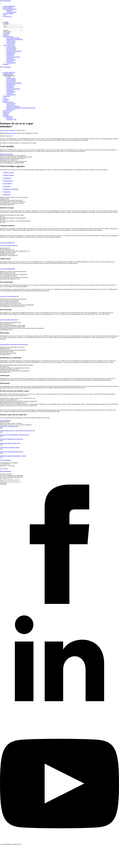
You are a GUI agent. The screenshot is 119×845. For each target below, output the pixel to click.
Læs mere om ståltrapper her (7, 242)
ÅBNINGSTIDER (8, 13)
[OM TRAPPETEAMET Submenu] (17, 9)
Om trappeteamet (7, 116)
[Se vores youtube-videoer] (59, 842)
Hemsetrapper (6, 186)
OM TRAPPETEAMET (9, 9)
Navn (5, 25)
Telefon (5, 27)
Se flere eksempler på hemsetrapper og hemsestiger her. (14, 344)
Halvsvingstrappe (7, 183)
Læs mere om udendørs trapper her (9, 245)
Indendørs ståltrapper (8, 175)
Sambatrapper (6, 191)
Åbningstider (6, 96)
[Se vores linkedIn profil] (59, 723)
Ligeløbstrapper (7, 178)
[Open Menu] (0, 19)
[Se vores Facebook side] (59, 603)
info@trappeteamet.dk (5, 471)
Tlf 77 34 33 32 (4, 468)
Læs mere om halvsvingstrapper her (9, 319)
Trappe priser (6, 112)
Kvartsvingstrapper (8, 180)
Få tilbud (6, 23)
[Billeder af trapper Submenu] (13, 102)
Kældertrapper (7, 194)
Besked (5, 30)
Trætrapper (6, 35)
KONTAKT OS (7, 16)
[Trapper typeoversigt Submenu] (14, 45)
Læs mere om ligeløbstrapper (7, 268)
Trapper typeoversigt (8, 45)
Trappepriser (6, 33)
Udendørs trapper (7, 110)
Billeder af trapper (8, 36)
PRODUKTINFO (8, 7)
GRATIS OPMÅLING (9, 6)
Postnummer (3, 482)
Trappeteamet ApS (11, 133)
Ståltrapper (6, 64)
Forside (2, 130)
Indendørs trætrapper (8, 172)
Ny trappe (5, 22)
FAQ (4, 15)
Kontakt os (6, 99)
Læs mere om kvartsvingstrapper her (9, 296)
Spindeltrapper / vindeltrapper (10, 189)
